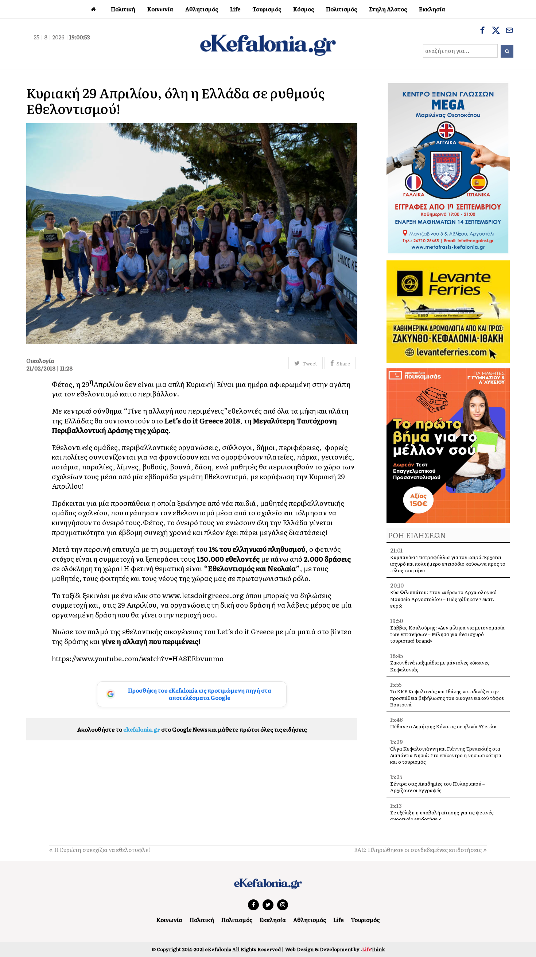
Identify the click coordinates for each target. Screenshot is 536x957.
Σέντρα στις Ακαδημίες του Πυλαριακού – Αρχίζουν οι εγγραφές (437, 787)
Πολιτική (202, 919)
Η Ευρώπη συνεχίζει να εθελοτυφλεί (102, 849)
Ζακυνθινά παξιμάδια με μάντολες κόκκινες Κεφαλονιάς (440, 666)
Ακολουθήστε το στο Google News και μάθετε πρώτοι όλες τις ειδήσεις (192, 729)
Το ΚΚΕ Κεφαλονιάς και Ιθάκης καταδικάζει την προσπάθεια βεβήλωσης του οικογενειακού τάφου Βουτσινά (447, 698)
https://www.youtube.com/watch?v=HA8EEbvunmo (138, 658)
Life (338, 919)
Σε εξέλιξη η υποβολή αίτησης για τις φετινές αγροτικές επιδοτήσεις (442, 815)
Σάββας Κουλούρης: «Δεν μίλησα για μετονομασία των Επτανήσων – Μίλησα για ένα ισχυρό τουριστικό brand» (447, 634)
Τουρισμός (365, 919)
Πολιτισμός (236, 919)
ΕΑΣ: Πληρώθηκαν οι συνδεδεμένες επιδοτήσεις (418, 849)
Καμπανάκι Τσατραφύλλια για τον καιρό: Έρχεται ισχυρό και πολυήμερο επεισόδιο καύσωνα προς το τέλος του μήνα (447, 564)
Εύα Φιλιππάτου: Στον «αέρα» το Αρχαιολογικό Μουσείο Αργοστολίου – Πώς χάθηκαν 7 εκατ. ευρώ (443, 599)
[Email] (509, 31)
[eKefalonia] (268, 44)
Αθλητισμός (309, 919)
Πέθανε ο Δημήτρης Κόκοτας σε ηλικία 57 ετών (443, 726)
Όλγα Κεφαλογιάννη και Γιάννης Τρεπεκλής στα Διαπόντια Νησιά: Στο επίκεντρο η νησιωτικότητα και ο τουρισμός (445, 755)
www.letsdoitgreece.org (203, 595)
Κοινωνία (169, 919)
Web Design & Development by (335, 949)
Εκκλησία (273, 919)
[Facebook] (482, 31)
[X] (496, 31)
